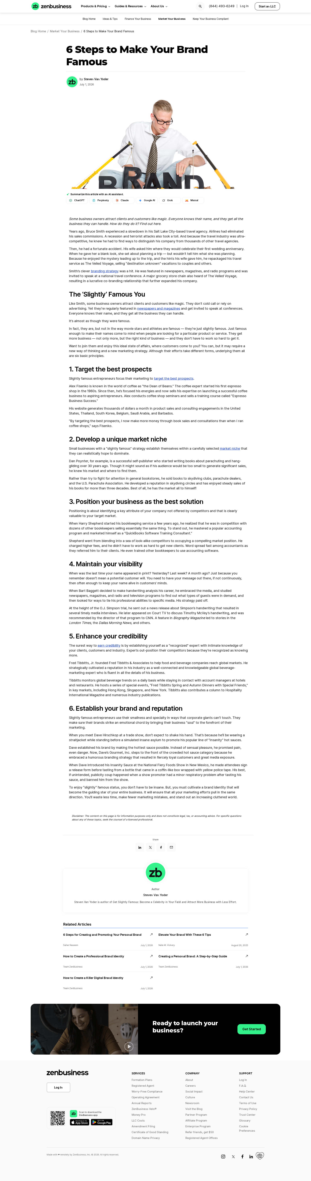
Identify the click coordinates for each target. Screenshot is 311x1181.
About (189, 1080)
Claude (125, 200)
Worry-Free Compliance (147, 1091)
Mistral (194, 200)
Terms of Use (247, 1103)
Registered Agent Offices (201, 1138)
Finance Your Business (138, 19)
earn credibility (109, 645)
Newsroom (192, 1103)
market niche (230, 448)
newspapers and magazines (158, 308)
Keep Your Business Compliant (211, 19)
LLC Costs (138, 1120)
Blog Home (89, 19)
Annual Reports (142, 1103)
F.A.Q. (242, 1086)
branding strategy (105, 271)
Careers (190, 1086)
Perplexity (103, 200)
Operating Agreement (145, 1097)
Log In (58, 1087)
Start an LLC (267, 6)
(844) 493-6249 (221, 6)
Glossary (244, 1120)
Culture (190, 1097)
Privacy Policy (248, 1109)
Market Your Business (65, 31)
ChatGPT (79, 200)
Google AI (149, 200)
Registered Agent (143, 1086)
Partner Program (196, 1115)
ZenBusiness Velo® (144, 1109)
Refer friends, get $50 (199, 1132)
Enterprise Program (198, 1126)
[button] (128, 1046)
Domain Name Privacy (146, 1138)
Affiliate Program (196, 1120)
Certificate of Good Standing (150, 1132)
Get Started (251, 1029)
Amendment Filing (143, 1126)
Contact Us (246, 1097)
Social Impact (193, 1091)
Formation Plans (142, 1080)
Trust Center (247, 1115)
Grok (170, 200)
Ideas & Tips (110, 19)
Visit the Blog (193, 1109)
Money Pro (139, 1115)
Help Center (247, 1091)
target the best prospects (173, 378)
